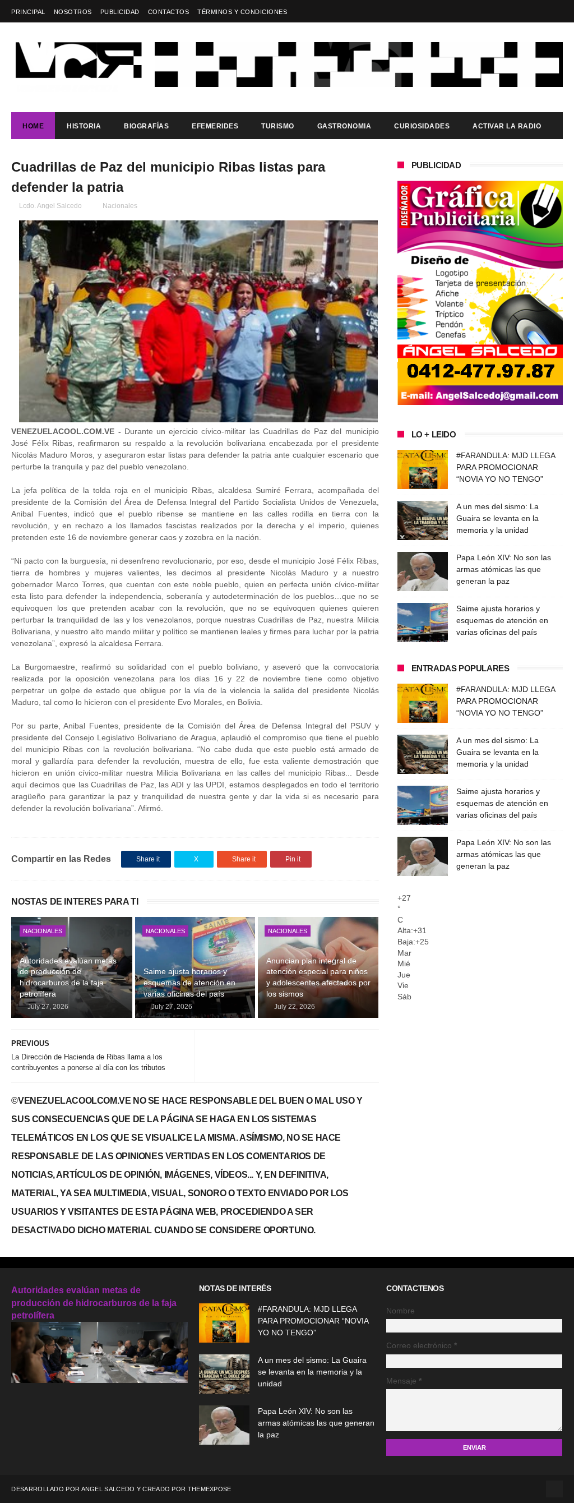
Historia (84, 126)
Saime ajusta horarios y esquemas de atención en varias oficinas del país (189, 982)
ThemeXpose (210, 1489)
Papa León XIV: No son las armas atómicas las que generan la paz (503, 569)
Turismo (277, 126)
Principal (28, 11)
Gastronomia (344, 126)
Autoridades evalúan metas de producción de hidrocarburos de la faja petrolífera (68, 977)
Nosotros (73, 11)
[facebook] (556, 11)
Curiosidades (422, 126)
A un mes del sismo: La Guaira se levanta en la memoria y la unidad (497, 518)
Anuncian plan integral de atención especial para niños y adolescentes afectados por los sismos (318, 977)
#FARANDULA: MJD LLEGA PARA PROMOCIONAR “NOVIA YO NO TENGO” (505, 467)
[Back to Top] (554, 1489)
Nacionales (120, 206)
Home (33, 126)
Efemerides (215, 126)
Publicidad (120, 11)
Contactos (168, 11)
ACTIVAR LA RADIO (507, 126)
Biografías (146, 126)
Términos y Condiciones (242, 11)
